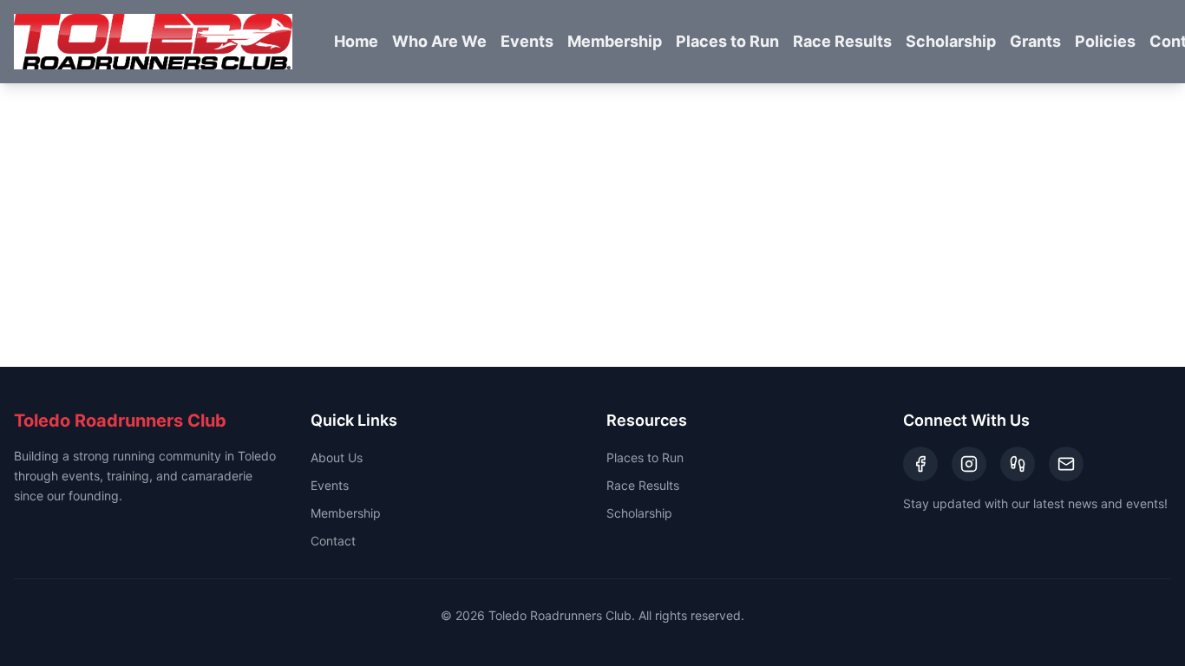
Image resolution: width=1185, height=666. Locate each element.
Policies (1105, 41)
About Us (337, 457)
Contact (333, 540)
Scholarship (951, 41)
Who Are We (439, 41)
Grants (1035, 41)
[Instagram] (969, 464)
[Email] (1066, 464)
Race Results (842, 41)
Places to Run (727, 41)
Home (356, 41)
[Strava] (1017, 464)
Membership (614, 41)
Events (527, 41)
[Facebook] (920, 464)
